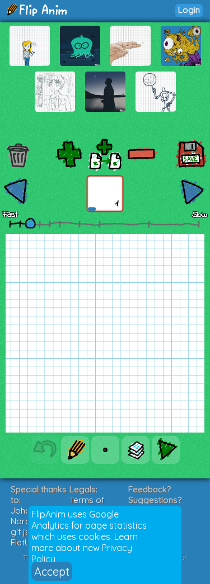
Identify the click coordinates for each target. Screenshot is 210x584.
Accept (51, 571)
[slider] (30, 223)
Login (189, 9)
